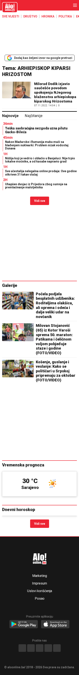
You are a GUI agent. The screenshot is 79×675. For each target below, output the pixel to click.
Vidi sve (39, 200)
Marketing (39, 576)
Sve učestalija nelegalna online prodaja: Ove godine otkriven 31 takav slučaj (41, 172)
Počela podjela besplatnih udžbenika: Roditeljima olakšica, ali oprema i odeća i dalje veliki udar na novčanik (55, 305)
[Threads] (31, 648)
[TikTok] (39, 648)
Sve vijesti (10, 16)
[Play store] (23, 624)
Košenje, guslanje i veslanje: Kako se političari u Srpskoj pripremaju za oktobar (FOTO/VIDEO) (55, 371)
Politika (65, 16)
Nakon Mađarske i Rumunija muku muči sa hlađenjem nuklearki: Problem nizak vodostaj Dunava (36, 145)
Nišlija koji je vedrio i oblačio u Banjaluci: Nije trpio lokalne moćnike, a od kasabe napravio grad (40, 160)
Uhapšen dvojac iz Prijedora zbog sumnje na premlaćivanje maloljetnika (36, 185)
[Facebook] (22, 648)
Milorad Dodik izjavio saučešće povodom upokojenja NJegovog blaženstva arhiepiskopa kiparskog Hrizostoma (55, 92)
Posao (39, 598)
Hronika (48, 16)
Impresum (39, 583)
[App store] (55, 624)
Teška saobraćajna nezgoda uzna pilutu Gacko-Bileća (36, 130)
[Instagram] (48, 648)
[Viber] (57, 648)
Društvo (30, 16)
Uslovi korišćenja (39, 591)
